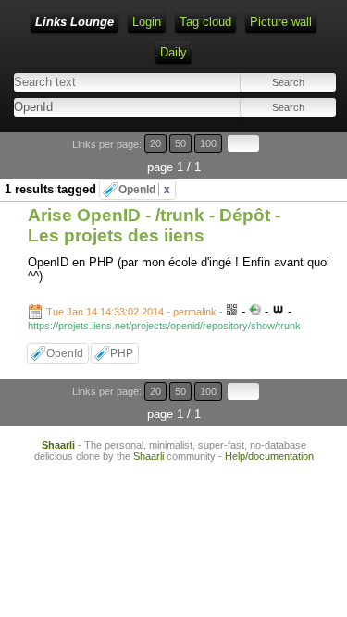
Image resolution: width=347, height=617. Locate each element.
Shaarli (58, 444)
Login (146, 22)
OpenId (144, 189)
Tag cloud (205, 22)
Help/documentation (269, 456)
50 (180, 143)
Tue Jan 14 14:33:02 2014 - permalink (131, 311)
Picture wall (281, 22)
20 (155, 143)
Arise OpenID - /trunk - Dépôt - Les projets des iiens (154, 225)
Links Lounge (74, 22)
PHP (121, 353)
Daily (173, 52)
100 (208, 143)
